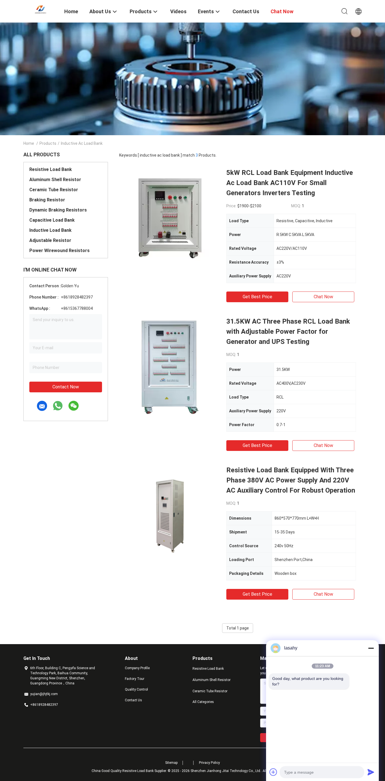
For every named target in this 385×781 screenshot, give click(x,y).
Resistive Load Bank (50, 169)
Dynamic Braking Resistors (58, 210)
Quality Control (136, 689)
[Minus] (371, 648)
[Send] (370, 772)
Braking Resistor (47, 200)
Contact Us (133, 700)
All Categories (203, 702)
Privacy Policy (209, 763)
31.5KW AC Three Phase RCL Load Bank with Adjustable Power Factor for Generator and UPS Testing (288, 331)
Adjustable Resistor (50, 240)
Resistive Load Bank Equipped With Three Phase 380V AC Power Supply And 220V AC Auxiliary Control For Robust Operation (290, 480)
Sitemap (171, 763)
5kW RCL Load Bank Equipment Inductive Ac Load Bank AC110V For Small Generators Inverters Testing (289, 183)
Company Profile (137, 668)
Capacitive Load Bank (52, 220)
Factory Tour (134, 679)
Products (47, 143)
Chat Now (323, 296)
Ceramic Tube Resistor (53, 189)
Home (28, 143)
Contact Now (65, 387)
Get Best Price (257, 296)
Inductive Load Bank (50, 230)
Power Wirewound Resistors (59, 250)
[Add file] (273, 772)
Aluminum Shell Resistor (55, 179)
